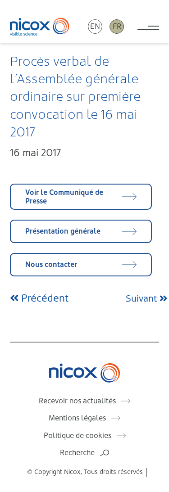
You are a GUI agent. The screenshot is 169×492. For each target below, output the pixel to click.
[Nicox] (39, 26)
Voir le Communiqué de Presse (64, 196)
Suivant (143, 298)
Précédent (43, 298)
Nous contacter (51, 264)
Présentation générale (62, 231)
